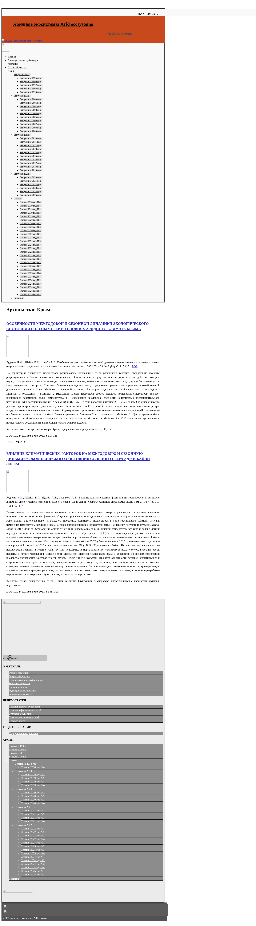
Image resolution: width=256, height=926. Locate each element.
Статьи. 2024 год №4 (30, 287)
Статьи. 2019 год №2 (30, 209)
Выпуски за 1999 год (30, 92)
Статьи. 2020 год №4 (30, 230)
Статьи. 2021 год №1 (30, 234)
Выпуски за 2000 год (30, 99)
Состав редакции (18, 686)
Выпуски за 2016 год (30, 159)
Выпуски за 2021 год (30, 181)
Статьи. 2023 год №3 (30, 269)
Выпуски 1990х (21, 74)
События (18, 298)
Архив (11, 71)
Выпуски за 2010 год (30, 138)
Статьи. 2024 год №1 (30, 276)
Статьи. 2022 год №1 (30, 248)
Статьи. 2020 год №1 (30, 220)
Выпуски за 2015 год (30, 156)
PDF (134, 366)
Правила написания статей (24, 717)
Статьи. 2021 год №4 (30, 244)
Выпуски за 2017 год (30, 163)
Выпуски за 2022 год (30, 184)
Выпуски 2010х (21, 134)
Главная (12, 56)
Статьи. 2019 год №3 (30, 213)
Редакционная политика (22, 690)
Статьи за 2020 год (25, 788)
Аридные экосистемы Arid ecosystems (53, 24)
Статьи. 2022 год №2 (30, 252)
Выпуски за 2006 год (30, 120)
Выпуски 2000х (21, 95)
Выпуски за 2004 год (30, 113)
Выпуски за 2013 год (30, 149)
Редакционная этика (20, 694)
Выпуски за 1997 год (30, 85)
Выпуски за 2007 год (30, 124)
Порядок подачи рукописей (24, 706)
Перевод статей (17, 720)
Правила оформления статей (25, 710)
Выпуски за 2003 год (30, 110)
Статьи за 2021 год (25, 807)
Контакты (13, 64)
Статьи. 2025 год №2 (30, 294)
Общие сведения (18, 672)
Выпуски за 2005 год (30, 117)
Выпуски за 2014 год (30, 152)
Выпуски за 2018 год (30, 166)
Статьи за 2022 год (25, 825)
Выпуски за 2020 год (30, 177)
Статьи (17, 198)
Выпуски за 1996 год (30, 81)
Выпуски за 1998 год (30, 88)
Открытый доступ (17, 67)
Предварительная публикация (23, 60)
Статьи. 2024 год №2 (30, 280)
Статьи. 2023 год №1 (30, 262)
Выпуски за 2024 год (30, 191)
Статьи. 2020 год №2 (30, 223)
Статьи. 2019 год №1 (30, 205)
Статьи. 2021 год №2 (30, 237)
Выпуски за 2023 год (30, 188)
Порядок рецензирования (23, 733)
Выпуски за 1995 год (30, 78)
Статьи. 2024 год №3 (30, 284)
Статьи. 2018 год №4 (30, 202)
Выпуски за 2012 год (30, 145)
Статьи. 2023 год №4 (30, 273)
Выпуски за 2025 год (30, 195)
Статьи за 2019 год (25, 771)
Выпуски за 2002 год (30, 106)
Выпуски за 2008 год (30, 127)
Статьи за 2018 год (25, 763)
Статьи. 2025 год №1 (30, 291)
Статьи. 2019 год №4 (30, 216)
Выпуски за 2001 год (30, 103)
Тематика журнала (19, 683)
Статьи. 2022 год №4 (30, 259)
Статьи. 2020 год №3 (30, 227)
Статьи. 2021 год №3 (30, 241)
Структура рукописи (20, 713)
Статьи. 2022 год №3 (30, 255)
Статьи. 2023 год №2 (30, 266)
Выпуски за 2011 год (30, 142)
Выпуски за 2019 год (30, 170)
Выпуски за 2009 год (30, 131)
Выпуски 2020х (21, 174)
